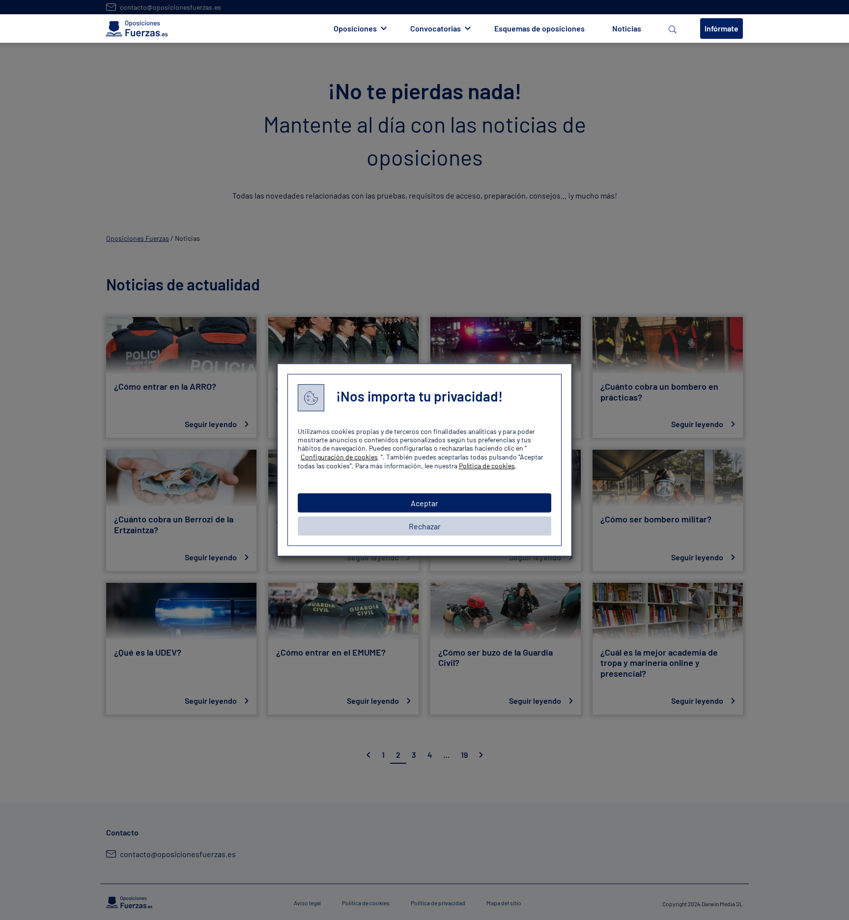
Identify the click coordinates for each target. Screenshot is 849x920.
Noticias (626, 28)
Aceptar (424, 503)
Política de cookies (487, 465)
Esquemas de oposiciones (539, 28)
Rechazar (425, 526)
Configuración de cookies (339, 457)
